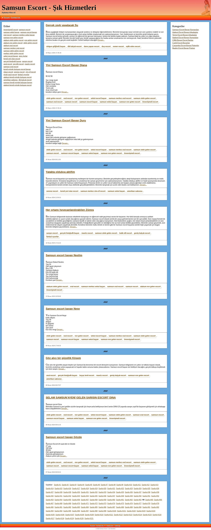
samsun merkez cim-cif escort (93, 191)
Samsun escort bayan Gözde (64, 437)
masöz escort (87, 233)
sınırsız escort (52, 191)
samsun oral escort (54, 102)
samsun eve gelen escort (129, 102)
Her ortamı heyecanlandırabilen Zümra (70, 209)
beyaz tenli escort (86, 375)
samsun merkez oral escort (120, 98)
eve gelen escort (81, 98)
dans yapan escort (91, 46)
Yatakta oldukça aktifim (60, 171)
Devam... (101, 40)
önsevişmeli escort (150, 102)
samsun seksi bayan (108, 102)
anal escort (51, 375)
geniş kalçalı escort (142, 233)
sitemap (117, 525)
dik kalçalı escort (75, 46)
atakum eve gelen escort (150, 286)
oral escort (68, 98)
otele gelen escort (53, 98)
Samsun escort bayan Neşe (63, 308)
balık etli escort (125, 233)
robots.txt (109, 525)
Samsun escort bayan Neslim (64, 255)
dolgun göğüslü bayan (55, 46)
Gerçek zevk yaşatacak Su (62, 25)
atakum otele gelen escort (57, 286)
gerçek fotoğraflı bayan (69, 233)
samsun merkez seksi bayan (93, 286)
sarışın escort (52, 233)
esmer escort (118, 46)
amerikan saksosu (134, 191)
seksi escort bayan (98, 98)
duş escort (106, 46)
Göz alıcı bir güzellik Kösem (63, 358)
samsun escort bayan (88, 102)
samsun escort (71, 102)
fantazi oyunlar (52, 237)
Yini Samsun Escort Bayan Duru (66, 120)
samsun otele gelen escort (145, 98)
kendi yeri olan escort (69, 191)
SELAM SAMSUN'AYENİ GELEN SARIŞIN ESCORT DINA (81, 397)
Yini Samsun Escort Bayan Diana (66, 65)
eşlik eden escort (133, 46)
